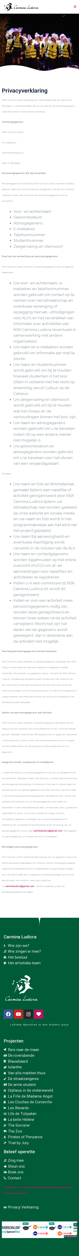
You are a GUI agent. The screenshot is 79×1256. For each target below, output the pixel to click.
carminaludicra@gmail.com (47, 831)
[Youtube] (18, 1014)
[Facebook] (8, 1014)
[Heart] (38, 1014)
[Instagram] (28, 1014)
